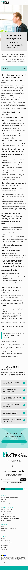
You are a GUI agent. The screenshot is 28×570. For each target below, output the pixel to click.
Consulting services (7, 507)
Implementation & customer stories (9, 497)
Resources (4, 524)
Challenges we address (6, 542)
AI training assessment (6, 520)
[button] (14, 68)
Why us (3, 536)
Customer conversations (7, 515)
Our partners (4, 545)
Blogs (2, 526)
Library (3, 530)
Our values (4, 549)
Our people (4, 544)
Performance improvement (7, 513)
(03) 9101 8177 (14, 466)
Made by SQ (24, 566)
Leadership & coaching (6, 509)
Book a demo (14, 442)
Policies (3, 551)
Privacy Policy (19, 482)
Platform (3, 495)
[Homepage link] (5, 3)
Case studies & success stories (8, 528)
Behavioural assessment (7, 511)
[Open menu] (25, 2)
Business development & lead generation (11, 518)
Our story (3, 547)
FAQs (2, 532)
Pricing (3, 501)
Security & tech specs (6, 503)
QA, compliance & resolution (8, 516)
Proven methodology (6, 540)
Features (3, 499)
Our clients (4, 538)
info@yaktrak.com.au (14, 464)
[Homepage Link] (14, 454)
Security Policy (10, 566)
